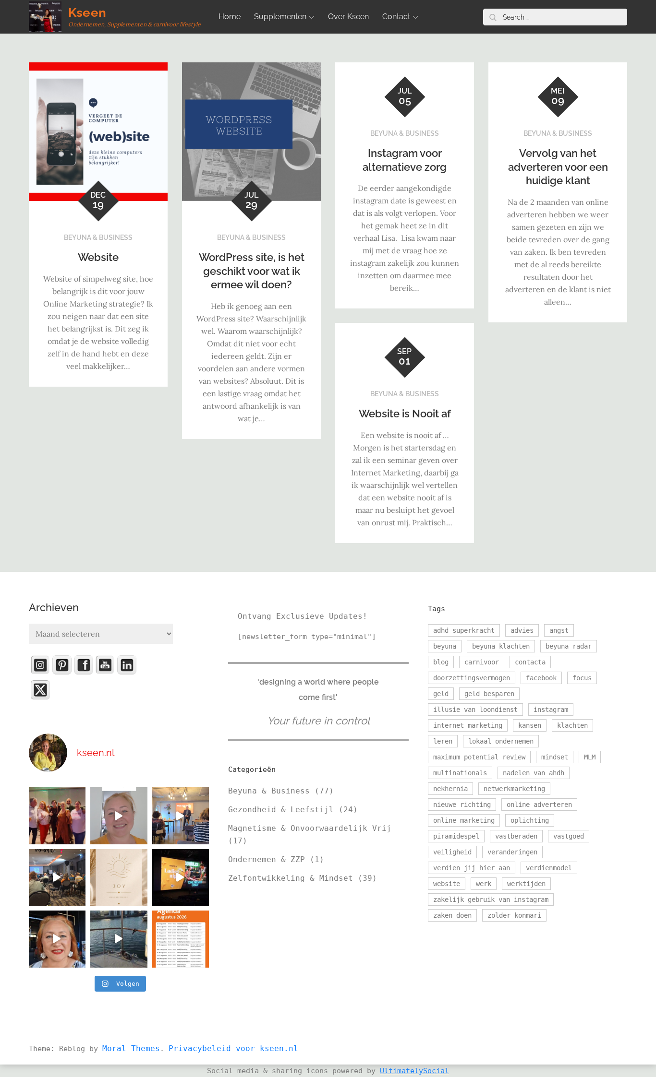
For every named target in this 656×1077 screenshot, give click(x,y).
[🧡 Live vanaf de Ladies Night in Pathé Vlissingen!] (57, 939)
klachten (572, 725)
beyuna (444, 646)
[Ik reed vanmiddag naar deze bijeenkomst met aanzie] (180, 815)
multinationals (460, 773)
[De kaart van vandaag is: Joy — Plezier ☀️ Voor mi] (118, 877)
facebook (541, 678)
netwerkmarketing (514, 789)
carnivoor (481, 662)
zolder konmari (514, 915)
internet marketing (467, 725)
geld (441, 694)
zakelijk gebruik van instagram (490, 899)
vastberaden (516, 836)
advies (522, 630)
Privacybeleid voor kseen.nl (233, 1048)
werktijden (526, 884)
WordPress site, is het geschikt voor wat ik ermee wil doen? (251, 271)
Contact (396, 16)
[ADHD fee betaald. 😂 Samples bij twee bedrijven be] (118, 815)
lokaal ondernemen (501, 741)
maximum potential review (479, 757)
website (446, 884)
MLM (589, 757)
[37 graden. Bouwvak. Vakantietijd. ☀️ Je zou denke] (57, 877)
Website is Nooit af (405, 413)
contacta (530, 662)
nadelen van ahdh (533, 773)
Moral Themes (131, 1048)
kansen (529, 725)
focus (582, 678)
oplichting (529, 820)
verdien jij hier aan (471, 868)
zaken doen (452, 915)
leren (442, 741)
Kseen (87, 12)
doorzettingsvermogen (471, 678)
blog (441, 662)
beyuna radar (569, 646)
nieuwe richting (462, 804)
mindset (554, 757)
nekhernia (450, 789)
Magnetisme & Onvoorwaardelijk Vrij (309, 828)
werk (483, 884)
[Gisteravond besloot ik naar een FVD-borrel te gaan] (57, 815)
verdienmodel (549, 868)
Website (98, 257)
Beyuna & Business (98, 237)
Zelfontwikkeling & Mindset (290, 878)
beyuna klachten (501, 646)
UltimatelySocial (414, 1070)
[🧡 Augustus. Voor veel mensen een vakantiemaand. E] (180, 939)
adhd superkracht (464, 630)
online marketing (464, 820)
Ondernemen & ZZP (266, 859)
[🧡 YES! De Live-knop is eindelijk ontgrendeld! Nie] (118, 939)
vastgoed (568, 836)
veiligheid (452, 852)
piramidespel (456, 836)
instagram (551, 709)
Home (230, 16)
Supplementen (280, 16)
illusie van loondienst (475, 709)
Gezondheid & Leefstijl (281, 809)
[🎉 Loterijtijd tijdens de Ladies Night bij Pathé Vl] (180, 877)
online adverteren (539, 804)
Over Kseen (348, 16)
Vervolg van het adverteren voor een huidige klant (558, 167)
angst (559, 630)
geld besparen (489, 694)
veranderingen (512, 852)
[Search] (492, 17)
